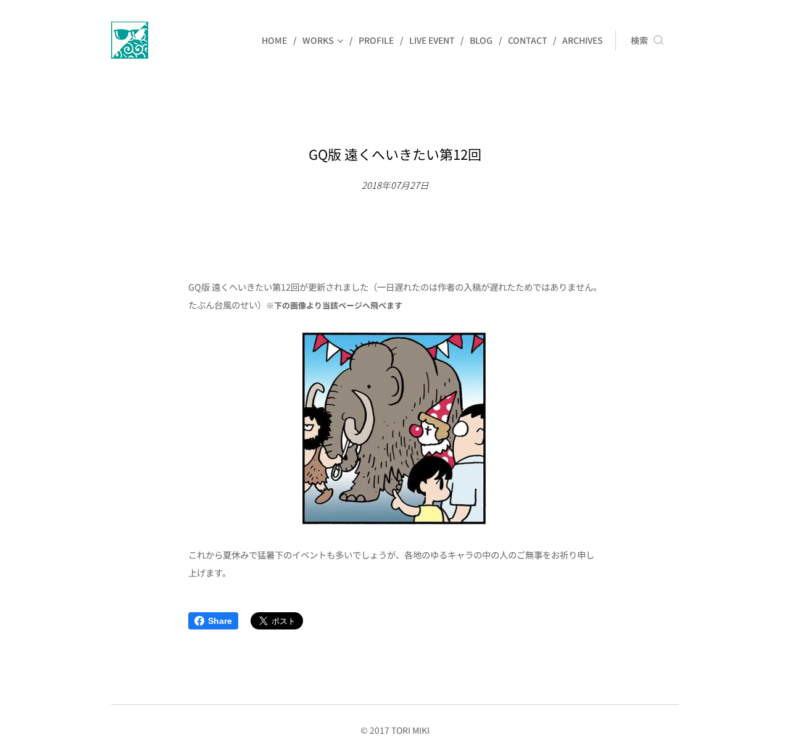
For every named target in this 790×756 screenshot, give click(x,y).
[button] (647, 40)
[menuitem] (277, 40)
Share (220, 621)
